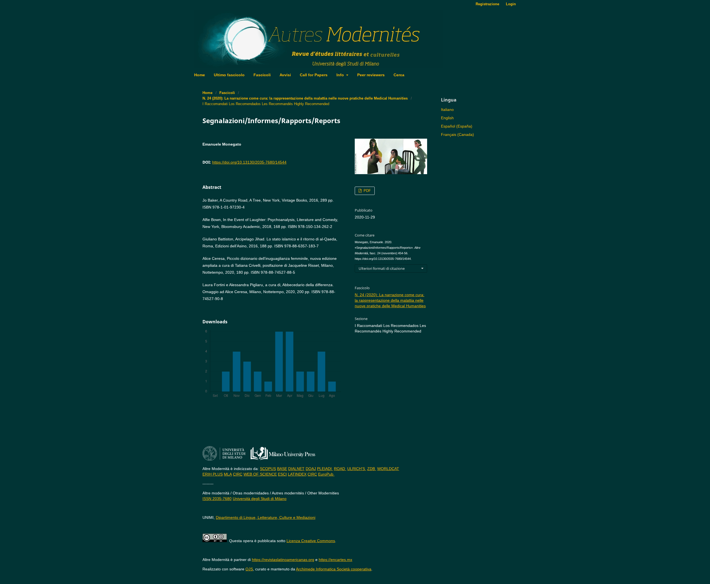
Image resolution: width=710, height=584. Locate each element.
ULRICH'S (356, 468)
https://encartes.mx (335, 559)
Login (511, 4)
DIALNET (296, 468)
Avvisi (285, 75)
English (447, 118)
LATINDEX (297, 474)
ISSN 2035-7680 (217, 498)
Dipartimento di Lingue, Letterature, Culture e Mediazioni (265, 517)
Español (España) (456, 126)
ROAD (340, 468)
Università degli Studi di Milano (259, 498)
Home (199, 75)
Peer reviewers (371, 75)
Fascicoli (262, 75)
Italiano (447, 109)
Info (340, 75)
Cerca (399, 75)
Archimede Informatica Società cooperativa (333, 569)
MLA (228, 474)
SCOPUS (268, 468)
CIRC (237, 474)
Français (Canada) (457, 134)
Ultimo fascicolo (229, 75)
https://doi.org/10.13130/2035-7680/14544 (249, 162)
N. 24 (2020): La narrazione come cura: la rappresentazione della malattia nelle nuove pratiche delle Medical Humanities (305, 98)
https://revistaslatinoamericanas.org (283, 559)
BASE (282, 468)
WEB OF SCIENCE (260, 474)
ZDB (371, 468)
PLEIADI (325, 468)
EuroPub (326, 474)
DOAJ (311, 468)
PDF (366, 191)
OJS (249, 569)
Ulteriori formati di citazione (382, 268)
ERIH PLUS (212, 474)
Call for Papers (314, 75)
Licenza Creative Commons (310, 541)
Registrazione (487, 4)
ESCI (282, 474)
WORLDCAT (388, 468)
